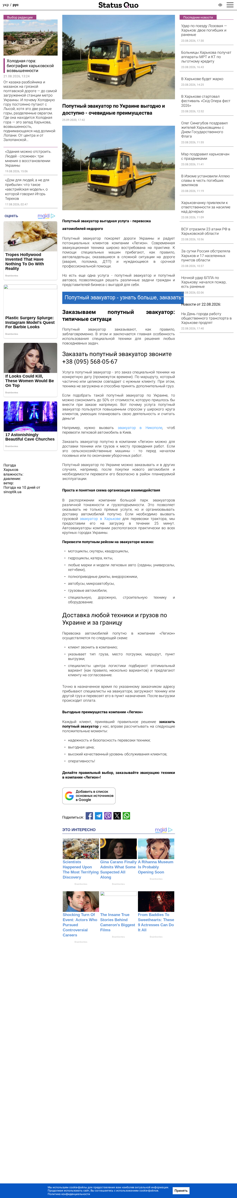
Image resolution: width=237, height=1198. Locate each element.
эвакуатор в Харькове (100, 518)
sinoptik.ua (12, 492)
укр (6, 5)
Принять (181, 1190)
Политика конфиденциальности (69, 1194)
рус (16, 5)
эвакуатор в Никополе (140, 427)
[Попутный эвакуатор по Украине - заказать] (118, 298)
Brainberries (81, 884)
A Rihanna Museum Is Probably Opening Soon (155, 867)
